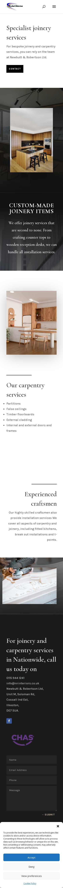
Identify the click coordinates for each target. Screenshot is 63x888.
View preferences (31, 876)
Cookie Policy (30, 883)
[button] (58, 826)
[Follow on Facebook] (9, 721)
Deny (32, 866)
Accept (31, 857)
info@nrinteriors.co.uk (22, 683)
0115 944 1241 (15, 678)
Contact (15, 69)
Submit (50, 814)
